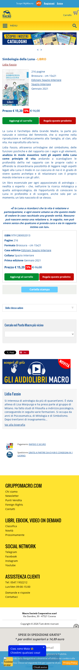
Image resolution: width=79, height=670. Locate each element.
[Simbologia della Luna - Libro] (15, 87)
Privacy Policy (70, 662)
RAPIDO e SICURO (37, 444)
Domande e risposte (17, 592)
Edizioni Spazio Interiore (46, 80)
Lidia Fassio (9, 64)
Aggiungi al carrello (20, 120)
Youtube (10, 565)
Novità (9, 530)
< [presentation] (38, 50)
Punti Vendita (13, 500)
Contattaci (11, 597)
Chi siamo (11, 491)
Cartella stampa (40, 289)
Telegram (11, 552)
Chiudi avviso (40, 667)
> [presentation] (41, 50)
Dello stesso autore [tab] (14, 308)
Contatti (10, 509)
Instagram (11, 561)
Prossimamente (14, 535)
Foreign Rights (14, 504)
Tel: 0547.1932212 (16, 582)
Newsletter (12, 496)
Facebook (11, 556)
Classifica (11, 526)
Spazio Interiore (41, 84)
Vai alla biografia (15, 424)
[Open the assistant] (8, 661)
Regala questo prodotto (58, 120)
